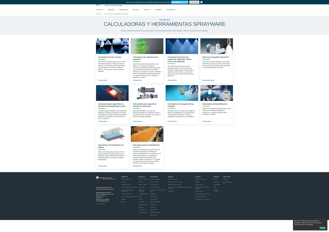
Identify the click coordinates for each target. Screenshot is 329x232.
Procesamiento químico (143, 193)
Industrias (111, 9)
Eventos (215, 187)
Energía (140, 196)
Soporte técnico (171, 191)
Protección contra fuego (155, 201)
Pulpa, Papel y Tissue (143, 204)
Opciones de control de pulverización (129, 187)
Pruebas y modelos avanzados (174, 184)
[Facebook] (105, 183)
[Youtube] (97, 183)
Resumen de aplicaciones (155, 179)
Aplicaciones (123, 9)
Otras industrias (142, 209)
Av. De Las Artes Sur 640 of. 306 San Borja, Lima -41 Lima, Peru (104, 195)
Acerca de (215, 179)
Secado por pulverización (155, 212)
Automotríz (141, 181)
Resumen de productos (126, 179)
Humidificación (153, 204)
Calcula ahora (102, 80)
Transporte (141, 207)
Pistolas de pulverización (126, 193)
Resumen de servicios (172, 179)
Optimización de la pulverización (202, 199)
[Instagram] (108, 183)
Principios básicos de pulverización (202, 193)
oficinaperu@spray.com (102, 201)
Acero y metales (142, 187)
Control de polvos (153, 199)
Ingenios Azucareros (143, 212)
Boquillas (123, 181)
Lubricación (152, 207)
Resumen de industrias (143, 179)
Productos (99, 9)
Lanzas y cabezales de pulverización (129, 196)
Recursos (147, 9)
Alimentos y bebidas (143, 184)
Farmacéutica (141, 201)
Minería (140, 199)
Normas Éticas (216, 181)
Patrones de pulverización (200, 196)
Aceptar (322, 228)
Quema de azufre (154, 215)
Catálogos (197, 181)
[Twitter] (99, 183)
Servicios (136, 9)
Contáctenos (170, 9)
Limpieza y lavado (154, 181)
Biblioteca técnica (199, 184)
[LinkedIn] (102, 183)
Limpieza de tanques (125, 184)
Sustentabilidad (216, 184)
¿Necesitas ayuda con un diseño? (175, 181)
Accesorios (123, 199)
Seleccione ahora (208, 80)
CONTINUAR (194, 2)
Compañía (158, 9)
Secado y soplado (153, 196)
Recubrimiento (153, 193)
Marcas (122, 201)
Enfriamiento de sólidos (155, 187)
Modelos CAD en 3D (199, 191)
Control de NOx (153, 209)
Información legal (100, 203)
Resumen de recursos (199, 179)
